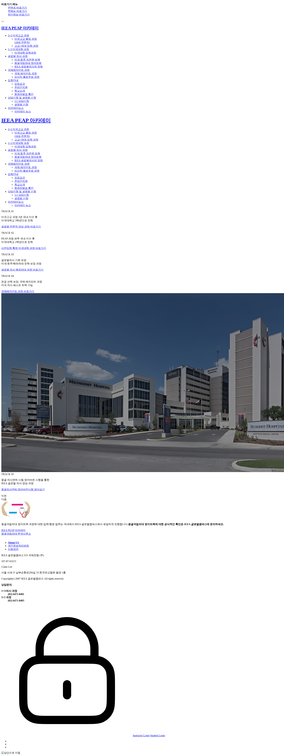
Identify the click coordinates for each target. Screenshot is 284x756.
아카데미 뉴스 (22, 111)
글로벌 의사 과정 (18, 56)
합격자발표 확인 (24, 94)
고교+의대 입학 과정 (26, 45)
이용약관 (13, 549)
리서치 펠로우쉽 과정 (26, 77)
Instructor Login (141, 735)
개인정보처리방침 (18, 545)
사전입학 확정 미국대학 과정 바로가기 (23, 248)
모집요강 (19, 83)
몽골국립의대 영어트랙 (27, 63)
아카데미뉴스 (16, 108)
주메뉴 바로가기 (17, 11)
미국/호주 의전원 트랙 (27, 59)
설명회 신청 (21, 104)
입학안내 (13, 80)
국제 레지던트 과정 (25, 73)
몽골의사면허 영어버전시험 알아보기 (23, 489)
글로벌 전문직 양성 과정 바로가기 (21, 226)
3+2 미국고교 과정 (18, 35)
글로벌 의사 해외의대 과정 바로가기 (22, 269)
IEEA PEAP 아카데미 (26, 120)
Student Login (157, 735)
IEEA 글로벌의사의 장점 (28, 66)
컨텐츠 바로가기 (17, 7)
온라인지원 (21, 87)
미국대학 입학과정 (25, 52)
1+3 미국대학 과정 (18, 49)
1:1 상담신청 (21, 101)
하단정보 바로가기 (19, 14)
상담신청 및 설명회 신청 (22, 97)
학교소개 (19, 90)
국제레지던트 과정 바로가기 (17, 291)
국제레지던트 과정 (19, 70)
